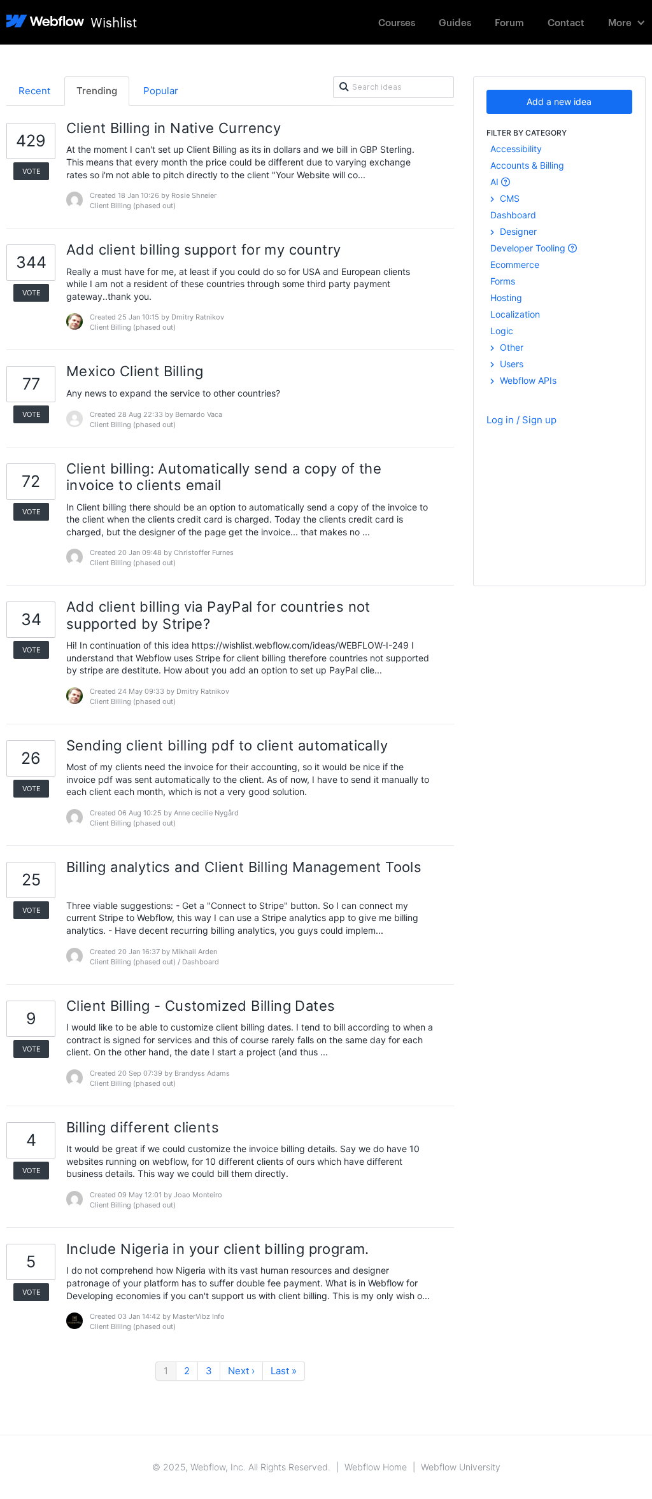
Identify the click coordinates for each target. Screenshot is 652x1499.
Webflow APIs (526, 380)
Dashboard (513, 214)
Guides (455, 22)
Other (510, 347)
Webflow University (460, 1466)
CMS (508, 198)
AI (495, 181)
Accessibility (516, 148)
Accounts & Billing (527, 165)
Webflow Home (375, 1466)
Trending (96, 91)
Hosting (506, 297)
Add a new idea (559, 101)
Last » (284, 1371)
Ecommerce (514, 264)
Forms (502, 281)
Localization (515, 314)
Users (510, 363)
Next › (241, 1371)
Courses (396, 22)
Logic (501, 330)
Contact (566, 22)
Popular (160, 91)
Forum (509, 22)
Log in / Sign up (521, 420)
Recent (34, 91)
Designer (517, 231)
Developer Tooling (529, 248)
